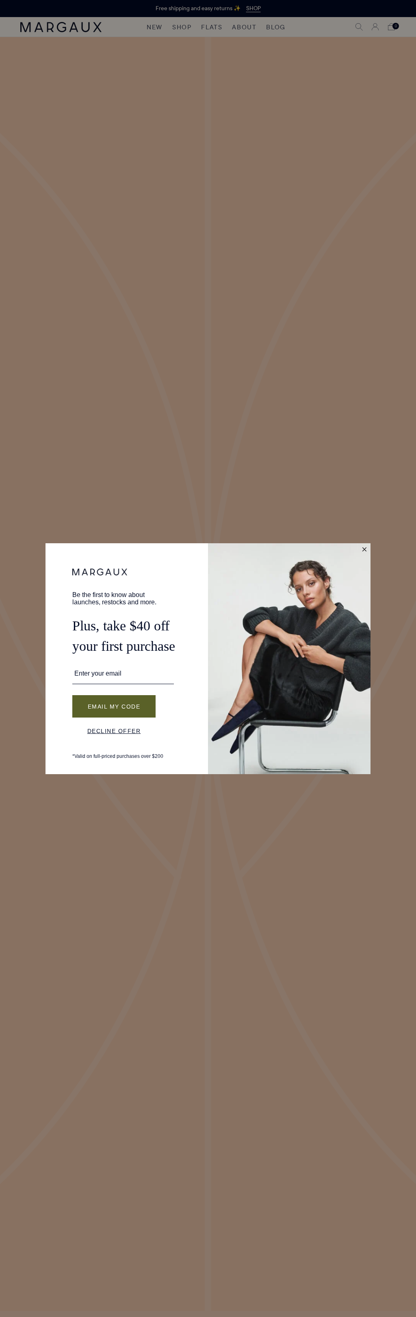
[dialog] (208, 658)
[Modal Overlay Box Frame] (208, 658)
